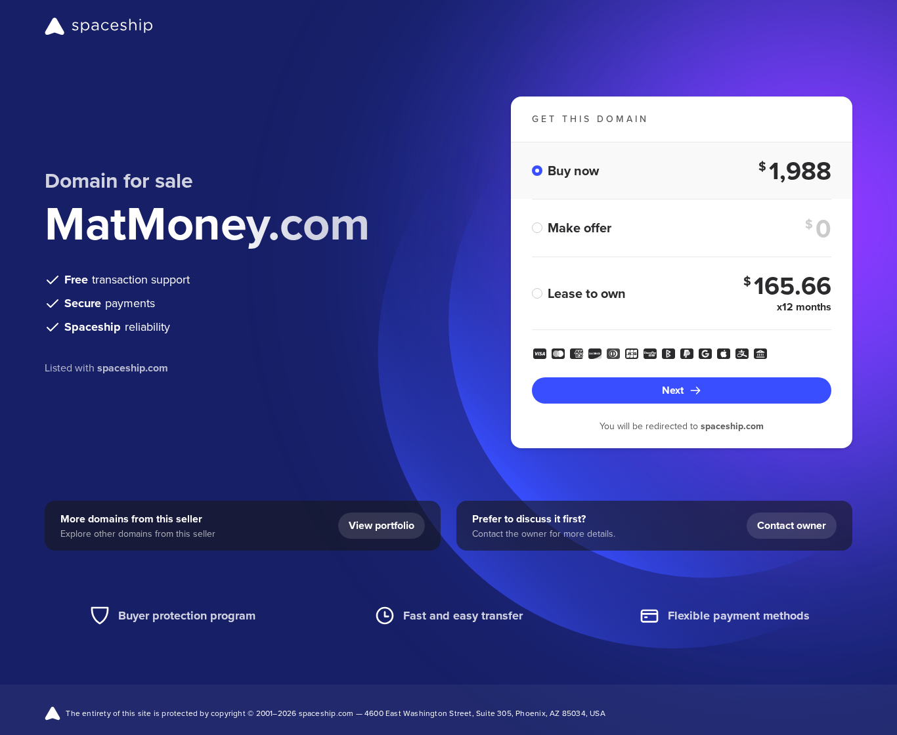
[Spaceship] (99, 26)
